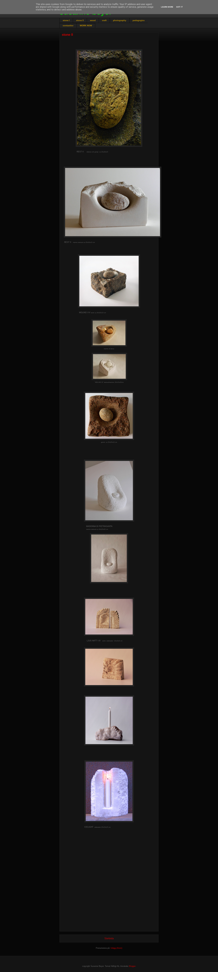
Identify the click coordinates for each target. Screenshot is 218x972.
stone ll (80, 20)
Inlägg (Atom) (116, 948)
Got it (179, 7)
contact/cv (68, 25)
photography (119, 20)
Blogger (132, 966)
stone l (66, 20)
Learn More (167, 7)
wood (93, 20)
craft (104, 20)
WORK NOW (86, 25)
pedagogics (139, 20)
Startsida (109, 938)
